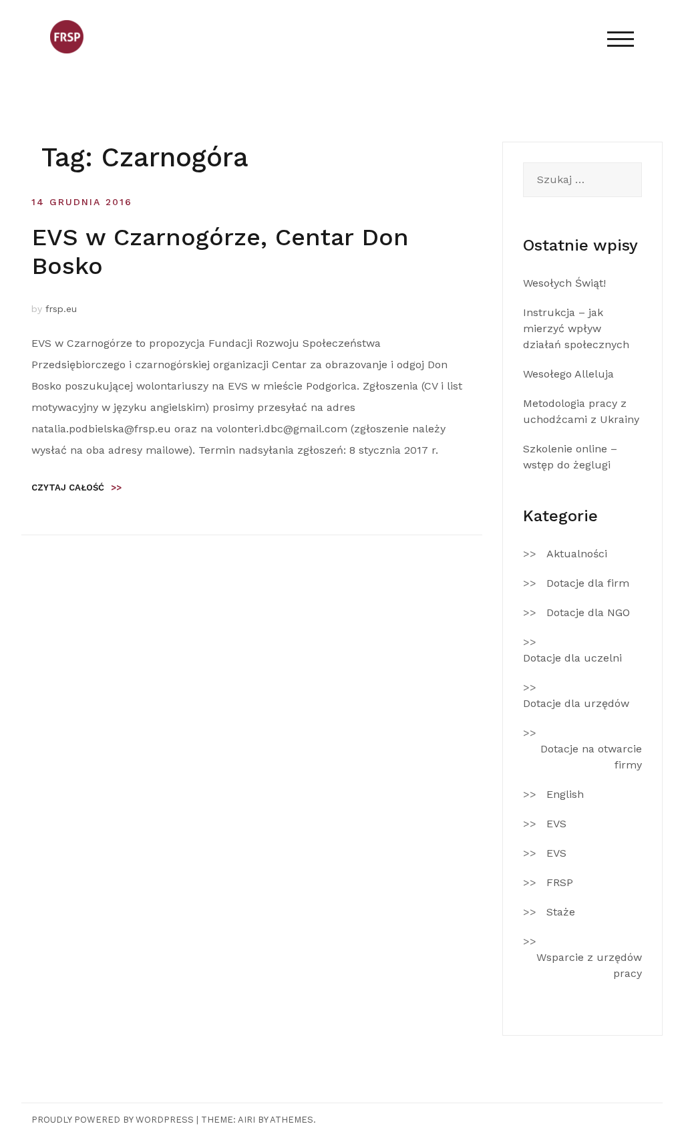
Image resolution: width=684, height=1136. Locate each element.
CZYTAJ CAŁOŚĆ (76, 487)
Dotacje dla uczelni (572, 658)
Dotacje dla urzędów (576, 703)
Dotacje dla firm (587, 583)
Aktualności (576, 553)
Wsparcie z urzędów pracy (589, 965)
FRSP (559, 882)
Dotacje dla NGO (588, 612)
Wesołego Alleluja (568, 374)
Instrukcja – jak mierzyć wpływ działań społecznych (576, 328)
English (565, 794)
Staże (560, 911)
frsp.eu (61, 308)
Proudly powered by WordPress (112, 1120)
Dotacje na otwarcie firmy (591, 756)
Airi (246, 1120)
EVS (556, 823)
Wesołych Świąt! (564, 283)
